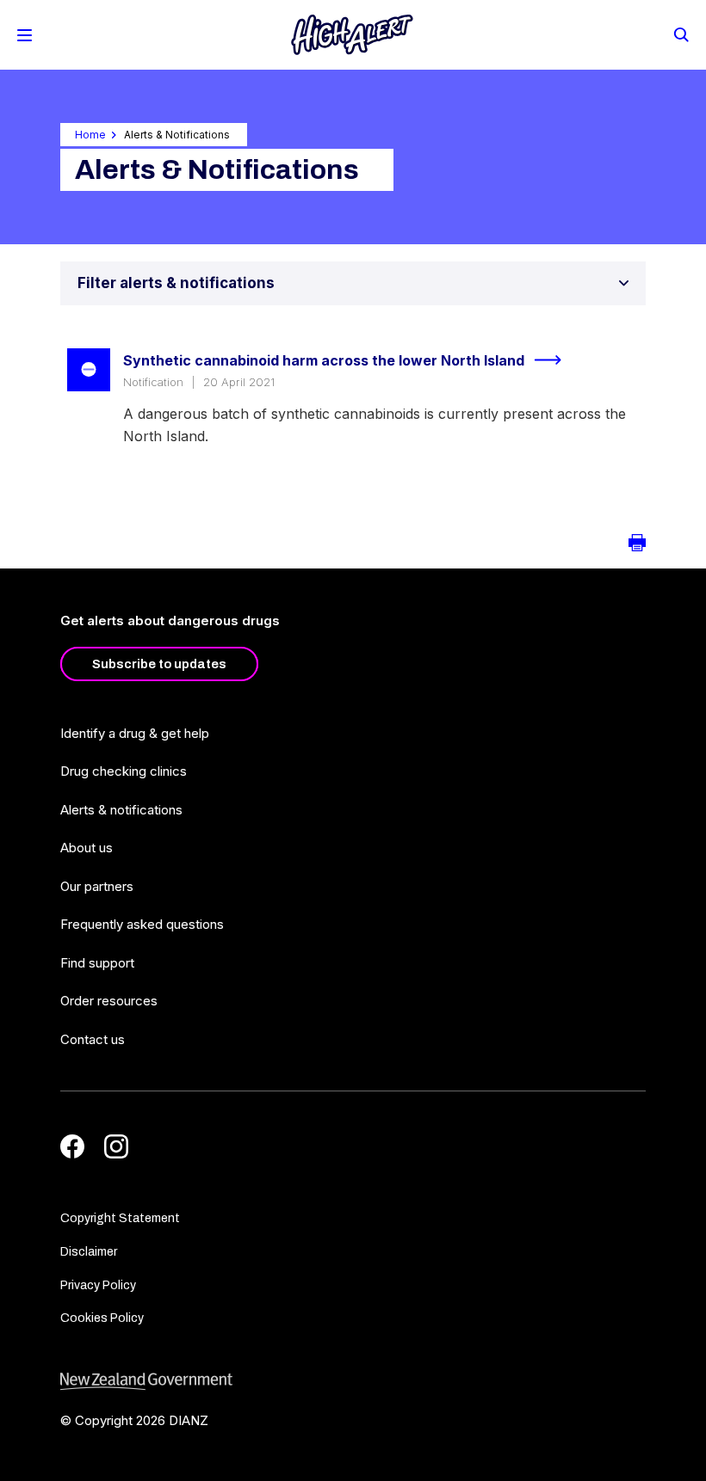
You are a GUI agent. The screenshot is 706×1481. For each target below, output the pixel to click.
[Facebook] (72, 1146)
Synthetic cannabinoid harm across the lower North (323, 360)
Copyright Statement (120, 1218)
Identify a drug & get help (134, 733)
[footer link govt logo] (353, 1382)
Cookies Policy (102, 1318)
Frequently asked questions (142, 924)
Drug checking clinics (123, 771)
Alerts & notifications (121, 810)
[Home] (352, 35)
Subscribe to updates (159, 664)
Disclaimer (88, 1251)
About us (86, 847)
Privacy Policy (98, 1285)
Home (90, 134)
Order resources (109, 1000)
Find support (97, 963)
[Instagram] (116, 1146)
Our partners (96, 886)
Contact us (92, 1039)
